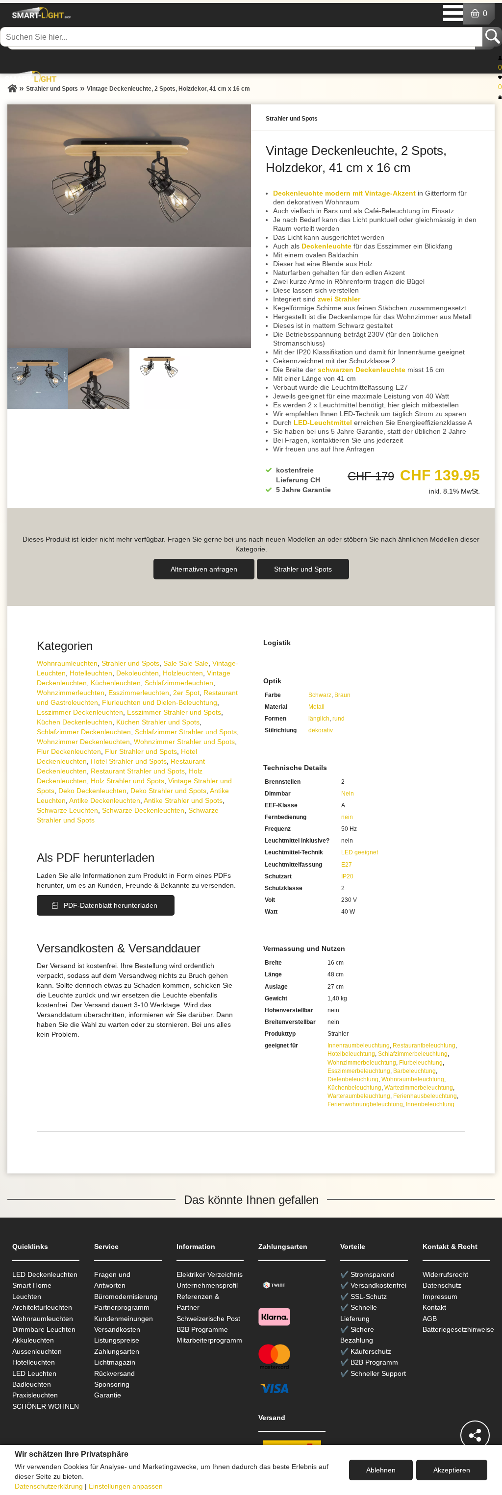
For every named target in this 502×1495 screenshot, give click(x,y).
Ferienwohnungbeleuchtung (365, 1104)
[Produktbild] (129, 226)
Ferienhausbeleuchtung (425, 1096)
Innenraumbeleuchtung (358, 1045)
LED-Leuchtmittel (323, 422)
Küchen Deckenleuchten (74, 722)
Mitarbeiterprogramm (209, 1340)
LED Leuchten (34, 1373)
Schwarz (319, 695)
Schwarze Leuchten (67, 810)
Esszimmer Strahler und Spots (174, 712)
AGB (430, 1318)
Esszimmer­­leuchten (138, 693)
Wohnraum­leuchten (67, 663)
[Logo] (40, 13)
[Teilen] (475, 1435)
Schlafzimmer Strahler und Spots (186, 732)
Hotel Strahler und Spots (129, 761)
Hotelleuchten (91, 673)
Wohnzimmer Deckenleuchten (83, 742)
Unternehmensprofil (207, 1285)
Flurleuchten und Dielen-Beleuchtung (159, 702)
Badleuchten (31, 1384)
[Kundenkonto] (500, 57)
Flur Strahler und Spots (141, 751)
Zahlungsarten (116, 1351)
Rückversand (114, 1373)
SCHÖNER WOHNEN (45, 1406)
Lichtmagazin (114, 1362)
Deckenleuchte (326, 246)
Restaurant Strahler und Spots (138, 771)
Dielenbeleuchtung (352, 1079)
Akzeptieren (451, 1470)
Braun (342, 695)
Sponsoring (111, 1384)
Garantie (107, 1395)
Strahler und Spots (303, 569)
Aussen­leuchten (37, 1351)
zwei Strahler (339, 299)
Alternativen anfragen (204, 569)
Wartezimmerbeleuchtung (418, 1087)
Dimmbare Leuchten (43, 1329)
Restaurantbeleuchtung (424, 1045)
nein (347, 817)
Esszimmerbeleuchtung (358, 1071)
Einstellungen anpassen (126, 1486)
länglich (318, 718)
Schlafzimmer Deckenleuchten (84, 732)
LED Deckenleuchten (44, 1274)
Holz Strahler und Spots (127, 781)
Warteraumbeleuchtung (358, 1096)
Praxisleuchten (35, 1395)
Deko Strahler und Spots (168, 791)
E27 (346, 864)
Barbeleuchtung (414, 1071)
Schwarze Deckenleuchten (143, 810)
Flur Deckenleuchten (69, 751)
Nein (347, 793)
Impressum (440, 1296)
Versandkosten (117, 1329)
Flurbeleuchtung (421, 1062)
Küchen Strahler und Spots (158, 722)
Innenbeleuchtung (430, 1104)
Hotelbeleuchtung (351, 1053)
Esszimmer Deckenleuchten (80, 712)
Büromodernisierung (125, 1296)
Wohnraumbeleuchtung (412, 1079)
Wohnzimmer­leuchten (70, 693)
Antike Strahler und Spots (183, 800)
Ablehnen (381, 1470)
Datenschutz (442, 1285)
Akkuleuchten (33, 1340)
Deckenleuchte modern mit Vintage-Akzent (344, 193)
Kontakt (434, 1307)
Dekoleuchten (137, 673)
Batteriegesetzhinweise (458, 1329)
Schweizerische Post (208, 1318)
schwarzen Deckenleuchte (361, 370)
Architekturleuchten (42, 1307)
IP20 (347, 876)
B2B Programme (202, 1329)
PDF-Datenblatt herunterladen (110, 905)
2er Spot (186, 693)
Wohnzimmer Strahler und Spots (184, 742)
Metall (316, 706)
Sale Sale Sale (185, 663)
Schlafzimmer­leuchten (179, 683)
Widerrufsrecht (445, 1274)
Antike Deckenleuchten (104, 800)
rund (338, 718)
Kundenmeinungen (123, 1318)
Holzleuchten (183, 673)
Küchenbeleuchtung (354, 1087)
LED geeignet (359, 852)
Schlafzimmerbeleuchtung (413, 1053)
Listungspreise (116, 1340)
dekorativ (320, 730)
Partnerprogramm (122, 1307)
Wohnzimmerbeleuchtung (361, 1062)
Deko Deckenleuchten (92, 791)
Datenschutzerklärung (49, 1486)
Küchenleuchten (116, 683)
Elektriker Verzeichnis (209, 1274)
